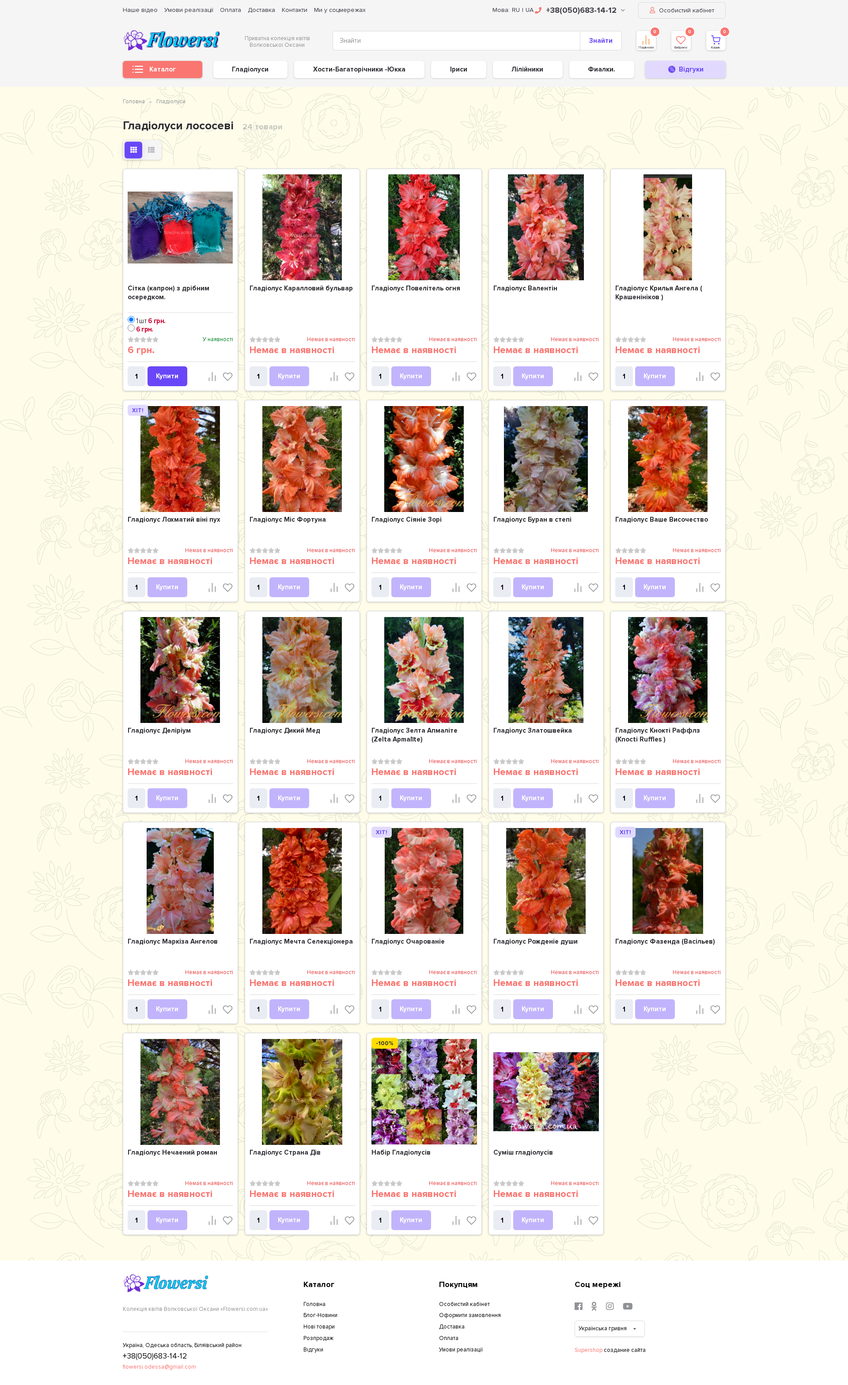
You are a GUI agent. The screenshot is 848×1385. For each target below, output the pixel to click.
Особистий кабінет (685, 10)
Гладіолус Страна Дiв (285, 1152)
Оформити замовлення (470, 1315)
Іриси (458, 69)
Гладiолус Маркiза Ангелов (173, 941)
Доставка (261, 10)
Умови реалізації (188, 10)
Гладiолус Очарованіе (408, 941)
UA (530, 10)
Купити (167, 376)
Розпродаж (318, 1338)
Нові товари (319, 1326)
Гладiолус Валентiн (525, 288)
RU (516, 10)
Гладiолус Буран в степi (532, 519)
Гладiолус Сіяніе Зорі (406, 519)
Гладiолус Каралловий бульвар (301, 288)
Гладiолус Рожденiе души (535, 941)
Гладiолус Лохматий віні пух (174, 519)
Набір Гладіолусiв (401, 1152)
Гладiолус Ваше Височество (661, 519)
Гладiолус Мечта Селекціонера (301, 941)
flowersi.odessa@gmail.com (159, 1366)
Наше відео (140, 10)
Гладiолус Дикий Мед (285, 730)
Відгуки (313, 1349)
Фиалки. (601, 69)
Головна (134, 101)
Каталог (162, 69)
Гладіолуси (250, 69)
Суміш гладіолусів (523, 1152)
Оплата (230, 10)
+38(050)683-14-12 (581, 10)
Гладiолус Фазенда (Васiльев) (665, 941)
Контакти (294, 10)
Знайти (601, 41)
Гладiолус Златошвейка (532, 730)
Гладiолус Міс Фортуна (288, 519)
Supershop (588, 1350)
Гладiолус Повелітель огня (415, 288)
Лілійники (527, 69)
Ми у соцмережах (340, 10)
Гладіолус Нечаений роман (172, 1152)
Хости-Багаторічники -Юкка (359, 69)
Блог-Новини (320, 1315)
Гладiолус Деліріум (159, 730)
